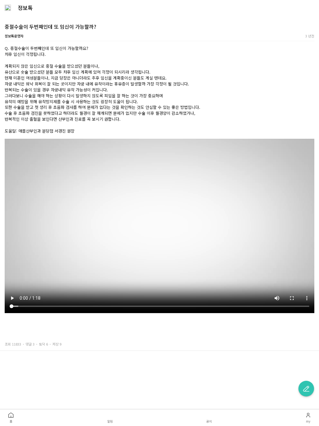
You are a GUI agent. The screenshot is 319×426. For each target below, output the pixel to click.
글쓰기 (306, 388)
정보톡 (25, 8)
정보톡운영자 (14, 35)
